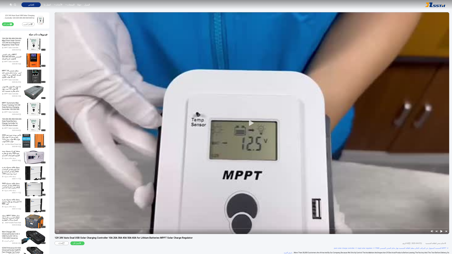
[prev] (446, 231)
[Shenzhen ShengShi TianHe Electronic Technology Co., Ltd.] (435, 5)
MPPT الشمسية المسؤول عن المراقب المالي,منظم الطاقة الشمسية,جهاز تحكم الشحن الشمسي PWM (410, 248)
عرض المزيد (288, 253)
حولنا (79, 5)
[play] (252, 123)
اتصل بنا (47, 5)
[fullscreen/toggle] (57, 231)
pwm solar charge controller (344, 248)
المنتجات (71, 5)
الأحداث (59, 5)
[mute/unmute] (432, 231)
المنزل (87, 5)
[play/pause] (441, 231)
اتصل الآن (76, 243)
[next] (436, 231)
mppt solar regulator (365, 248)
